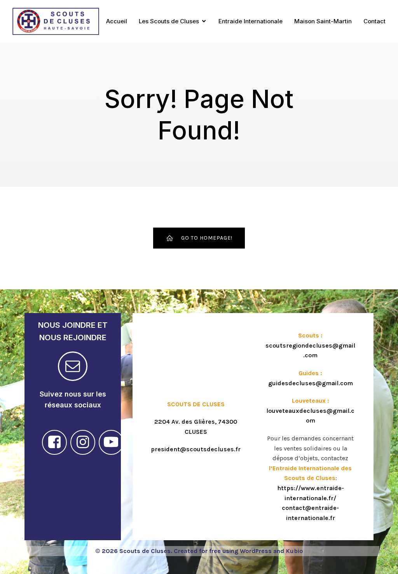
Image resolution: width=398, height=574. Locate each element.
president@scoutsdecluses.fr (196, 449)
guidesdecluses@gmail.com (310, 383)
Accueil (116, 21)
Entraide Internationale (250, 21)
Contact (374, 21)
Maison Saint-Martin (323, 21)
